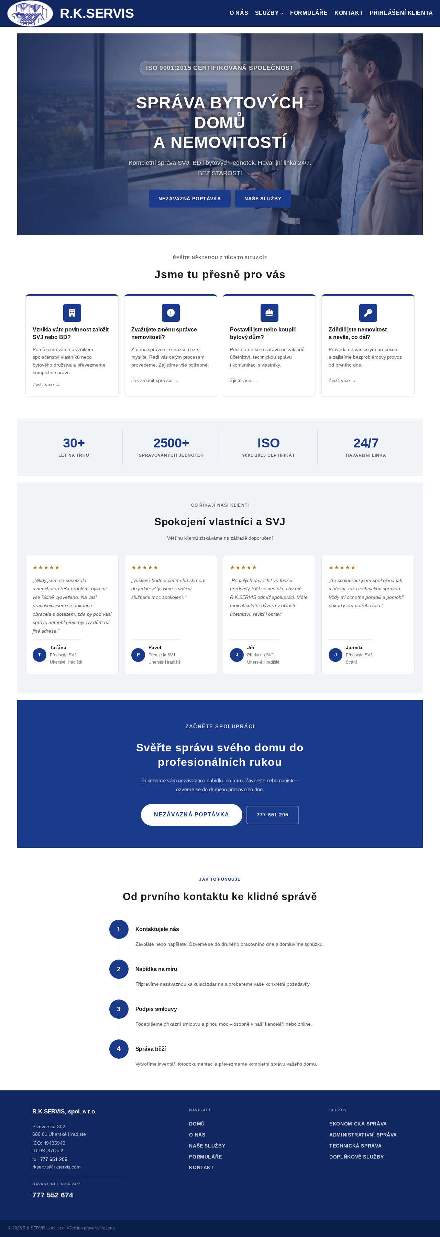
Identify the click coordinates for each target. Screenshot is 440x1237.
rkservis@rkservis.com (56, 1167)
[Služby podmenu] (282, 13)
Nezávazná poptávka (189, 198)
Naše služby (263, 198)
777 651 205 (272, 814)
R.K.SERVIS (97, 13)
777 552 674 (52, 1195)
